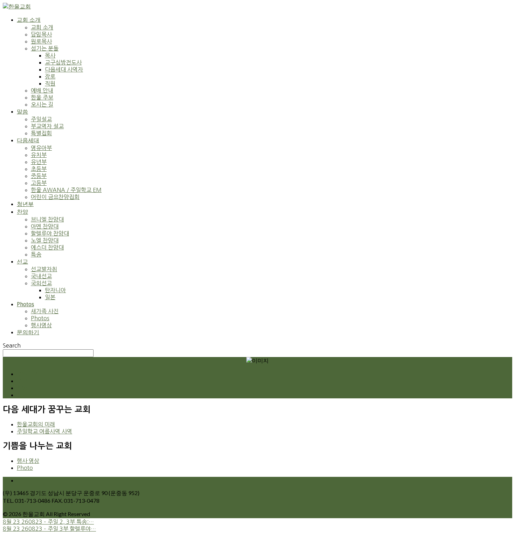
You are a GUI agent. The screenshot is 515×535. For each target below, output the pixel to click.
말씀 (22, 111)
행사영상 (41, 325)
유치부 (39, 155)
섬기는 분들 (45, 48)
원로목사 (41, 41)
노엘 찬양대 (45, 240)
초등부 (39, 169)
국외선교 (41, 283)
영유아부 (41, 148)
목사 (50, 55)
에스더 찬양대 (47, 247)
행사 (22, 395)
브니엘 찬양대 (47, 219)
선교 (22, 261)
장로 (50, 76)
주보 (22, 381)
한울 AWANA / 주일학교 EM (66, 190)
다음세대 (28, 140)
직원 (50, 83)
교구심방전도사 (63, 62)
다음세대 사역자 (64, 69)
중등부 (39, 176)
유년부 (39, 162)
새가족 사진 (45, 311)
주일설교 (41, 119)
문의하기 (28, 332)
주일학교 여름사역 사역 (44, 431)
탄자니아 (55, 290)
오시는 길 (42, 104)
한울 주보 (42, 97)
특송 (36, 254)
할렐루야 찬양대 (50, 233)
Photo (25, 468)
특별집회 (41, 133)
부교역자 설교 (47, 126)
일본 (50, 297)
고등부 (39, 183)
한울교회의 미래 (36, 424)
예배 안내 (42, 90)
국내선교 (41, 276)
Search (12, 345)
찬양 (22, 211)
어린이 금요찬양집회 (55, 197)
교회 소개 (29, 19)
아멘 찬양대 (45, 226)
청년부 (25, 204)
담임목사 (41, 34)
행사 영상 (28, 461)
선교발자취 (44, 269)
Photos (25, 304)
